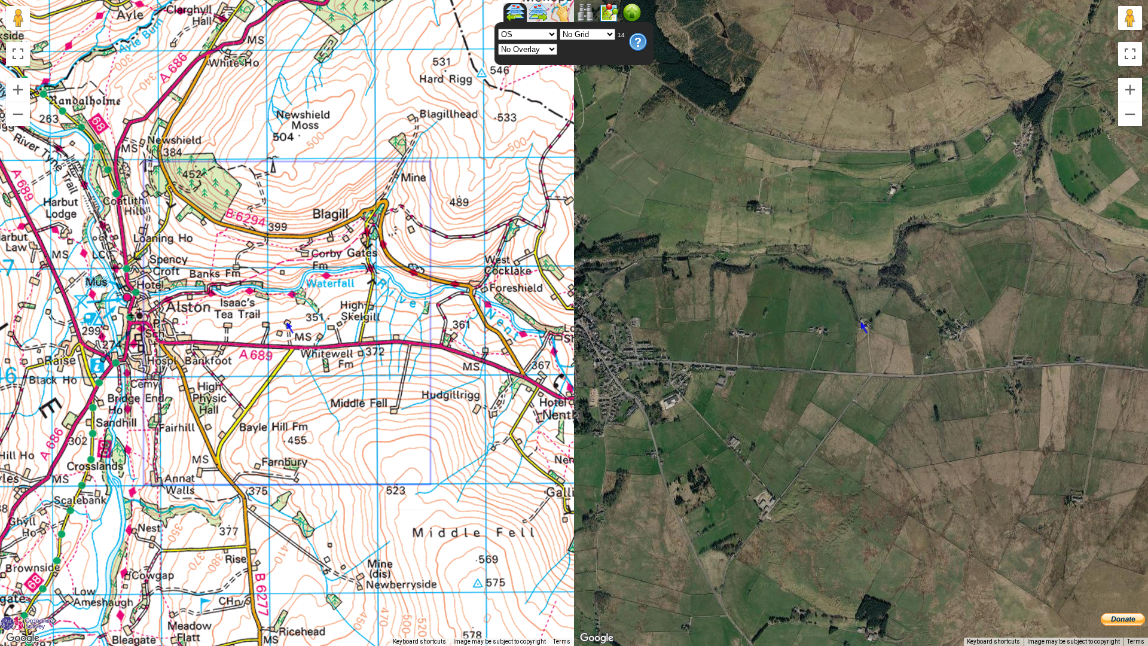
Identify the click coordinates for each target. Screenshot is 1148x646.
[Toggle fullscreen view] (18, 54)
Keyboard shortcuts (419, 641)
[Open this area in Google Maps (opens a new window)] (22, 638)
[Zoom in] (18, 90)
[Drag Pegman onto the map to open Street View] (18, 18)
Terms (561, 641)
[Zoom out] (18, 114)
